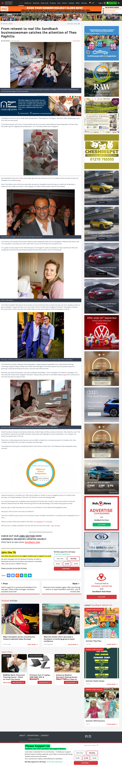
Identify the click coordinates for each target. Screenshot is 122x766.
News (21, 3)
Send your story (72, 24)
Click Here (101, 597)
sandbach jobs (32, 542)
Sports (88, 684)
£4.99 (67, 564)
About (22, 735)
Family (88, 724)
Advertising (33, 735)
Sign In (101, 3)
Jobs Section (27, 536)
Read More (32, 644)
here (19, 180)
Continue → (66, 569)
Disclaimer (36, 739)
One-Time (60, 559)
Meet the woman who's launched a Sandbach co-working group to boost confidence (59, 639)
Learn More (111, 644)
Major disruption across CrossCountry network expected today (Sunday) (19, 638)
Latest (98, 605)
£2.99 (58, 564)
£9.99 (76, 564)
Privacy (30, 739)
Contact (45, 735)
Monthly (73, 559)
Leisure (88, 644)
